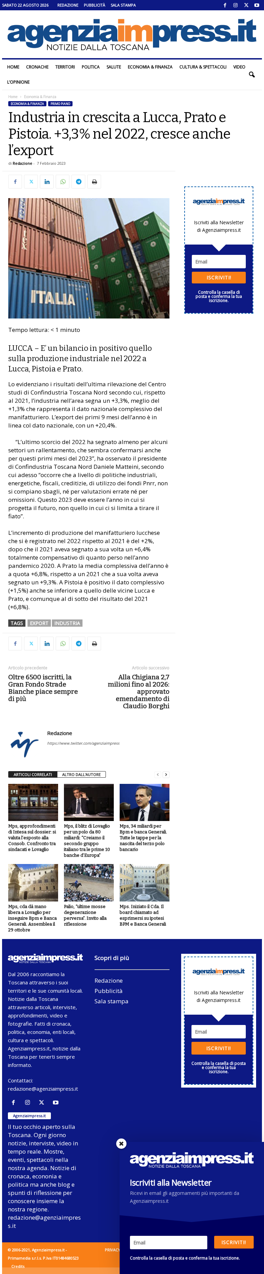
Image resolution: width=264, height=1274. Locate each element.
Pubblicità (94, 5)
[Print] (94, 181)
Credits (17, 1266)
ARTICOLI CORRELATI (33, 774)
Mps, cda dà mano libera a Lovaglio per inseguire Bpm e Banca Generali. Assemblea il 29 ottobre (32, 918)
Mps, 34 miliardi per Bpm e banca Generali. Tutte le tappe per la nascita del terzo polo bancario (143, 837)
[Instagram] (235, 5)
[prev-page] (157, 774)
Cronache (37, 67)
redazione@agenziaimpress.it (43, 1088)
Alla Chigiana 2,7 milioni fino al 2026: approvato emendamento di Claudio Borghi (138, 691)
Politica (91, 67)
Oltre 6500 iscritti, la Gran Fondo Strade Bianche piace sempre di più (43, 687)
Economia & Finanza (150, 67)
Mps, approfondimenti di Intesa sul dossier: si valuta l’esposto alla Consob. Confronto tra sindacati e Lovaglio (32, 837)
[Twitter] (246, 5)
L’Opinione (18, 82)
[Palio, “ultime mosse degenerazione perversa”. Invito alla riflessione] (89, 882)
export (39, 623)
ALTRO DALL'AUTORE (81, 774)
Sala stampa (123, 5)
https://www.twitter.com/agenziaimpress (83, 743)
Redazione (67, 5)
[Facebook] (225, 5)
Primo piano (60, 103)
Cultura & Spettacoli (203, 67)
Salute (114, 67)
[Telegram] (78, 181)
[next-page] (166, 774)
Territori (65, 67)
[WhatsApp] (62, 181)
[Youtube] (257, 5)
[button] (251, 74)
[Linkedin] (47, 181)
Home (13, 67)
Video (239, 67)
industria (67, 623)
